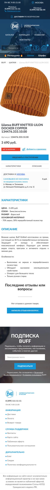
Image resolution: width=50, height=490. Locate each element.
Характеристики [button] (13, 166)
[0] (44, 48)
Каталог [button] (9, 35)
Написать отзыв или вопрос (25, 310)
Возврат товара (14, 423)
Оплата (10, 419)
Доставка (11, 414)
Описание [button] (37, 166)
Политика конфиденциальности (21, 465)
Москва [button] (21, 174)
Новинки (39, 35)
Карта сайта (12, 438)
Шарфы (42, 56)
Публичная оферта (15, 442)
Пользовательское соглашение (21, 446)
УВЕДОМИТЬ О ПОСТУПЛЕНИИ (25, 157)
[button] (12, 11)
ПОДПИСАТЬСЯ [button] (25, 366)
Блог (9, 456)
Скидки (10, 461)
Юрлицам (24, 35)
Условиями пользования (32, 375)
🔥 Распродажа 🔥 (13, 56)
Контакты (25, 40)
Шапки (30, 56)
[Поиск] (4, 48)
